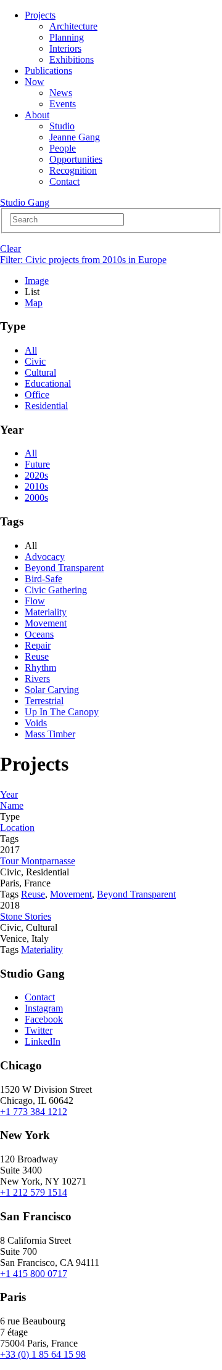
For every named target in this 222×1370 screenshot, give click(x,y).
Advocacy (45, 556)
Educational (48, 383)
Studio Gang (24, 202)
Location (17, 827)
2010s (36, 486)
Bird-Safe (43, 579)
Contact (64, 181)
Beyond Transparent (64, 567)
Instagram (44, 1008)
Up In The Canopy (62, 712)
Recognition (73, 170)
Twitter (38, 1030)
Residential (46, 405)
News (60, 92)
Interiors (65, 48)
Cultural (40, 372)
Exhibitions (71, 59)
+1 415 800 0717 (33, 1273)
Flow (35, 601)
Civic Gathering (56, 590)
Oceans (39, 634)
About (37, 115)
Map (34, 303)
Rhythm (40, 667)
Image (37, 280)
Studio (62, 126)
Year (9, 794)
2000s (36, 497)
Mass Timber (50, 734)
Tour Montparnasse (37, 861)
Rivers (37, 678)
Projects (40, 15)
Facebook (44, 1019)
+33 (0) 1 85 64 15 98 (43, 1354)
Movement (46, 623)
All (31, 350)
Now (34, 81)
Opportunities (75, 159)
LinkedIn (42, 1041)
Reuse (37, 656)
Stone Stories (25, 916)
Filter (83, 259)
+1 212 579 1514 (33, 1192)
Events (62, 104)
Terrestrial (44, 700)
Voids (36, 723)
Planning (66, 37)
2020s (36, 475)
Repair (38, 645)
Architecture (73, 26)
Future (37, 464)
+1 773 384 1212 (33, 1111)
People (62, 148)
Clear (10, 248)
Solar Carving (52, 689)
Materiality (46, 612)
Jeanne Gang (74, 137)
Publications (48, 70)
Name (11, 805)
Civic (35, 361)
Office (37, 394)
